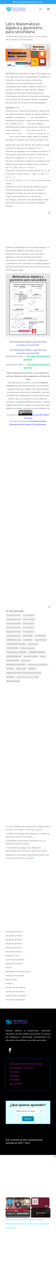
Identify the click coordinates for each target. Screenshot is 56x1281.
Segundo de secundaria (16, 995)
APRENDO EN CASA (14, 640)
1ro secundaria (12, 36)
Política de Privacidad (15, 975)
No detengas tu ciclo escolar (22, 1068)
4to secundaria (12, 39)
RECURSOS (11, 677)
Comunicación (33, 644)
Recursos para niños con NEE (27, 677)
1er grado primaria (13, 615)
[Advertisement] (28, 589)
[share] (25, 1200)
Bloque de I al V (12, 955)
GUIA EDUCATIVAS (31, 656)
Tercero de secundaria (15, 999)
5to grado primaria (13, 632)
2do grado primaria (14, 619)
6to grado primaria (13, 636)
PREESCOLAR (21, 669)
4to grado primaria (13, 627)
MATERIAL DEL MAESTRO (16, 664)
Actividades (15, 1079)
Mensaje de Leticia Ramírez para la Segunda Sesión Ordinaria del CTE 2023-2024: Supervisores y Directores (18, 1201)
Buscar (28, 1119)
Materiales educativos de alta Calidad (26, 1064)
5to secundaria (26, 39)
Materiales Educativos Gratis (18, 971)
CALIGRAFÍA (27, 640)
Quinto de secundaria (15, 991)
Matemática (25, 660)
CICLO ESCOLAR (40, 640)
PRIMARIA (31, 669)
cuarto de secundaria (15, 959)
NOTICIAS (10, 669)
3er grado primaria (13, 623)
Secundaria (15, 1071)
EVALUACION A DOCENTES (16, 652)
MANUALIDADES (13, 660)
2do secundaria (26, 36)
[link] (9, 1201)
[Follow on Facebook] (10, 1050)
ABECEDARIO (28, 636)
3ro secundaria (40, 36)
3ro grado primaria (14, 939)
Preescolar (14, 1076)
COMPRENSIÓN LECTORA (16, 644)
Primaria (9, 983)
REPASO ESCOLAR (13, 681)
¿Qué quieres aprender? (28, 1105)
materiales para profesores (38, 664)
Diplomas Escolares (27, 648)
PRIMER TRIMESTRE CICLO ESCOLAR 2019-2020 (24, 673)
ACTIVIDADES (40, 636)
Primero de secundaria (16, 987)
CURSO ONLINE (12, 648)
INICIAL (42, 656)
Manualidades (16, 1083)
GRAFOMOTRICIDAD (14, 656)
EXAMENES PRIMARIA (37, 652)
